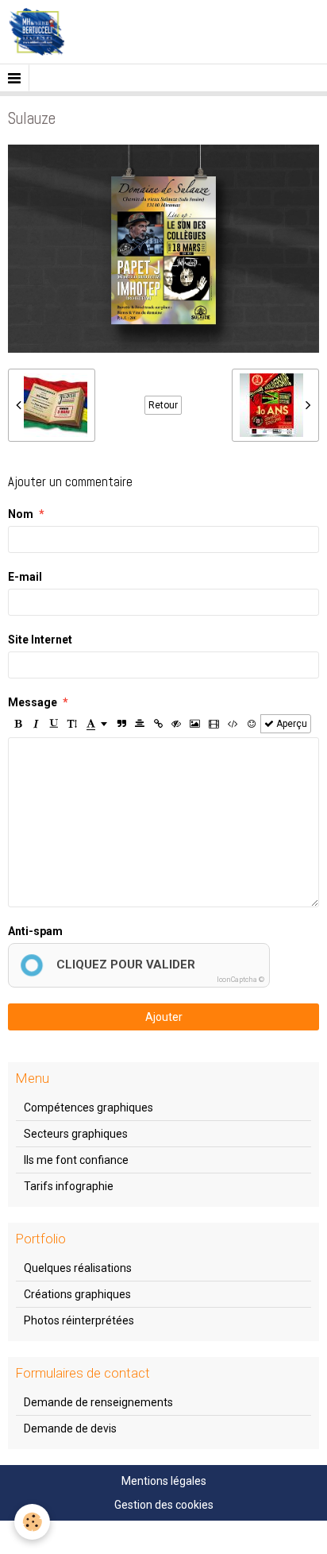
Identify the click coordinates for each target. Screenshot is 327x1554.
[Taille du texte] (72, 723)
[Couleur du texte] (97, 723)
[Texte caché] (176, 723)
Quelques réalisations (78, 1268)
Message (32, 702)
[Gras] (17, 723)
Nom (20, 514)
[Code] (233, 723)
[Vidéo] (214, 723)
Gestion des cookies (164, 1504)
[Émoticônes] (251, 723)
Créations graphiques (77, 1294)
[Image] (195, 723)
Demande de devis (70, 1428)
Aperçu (290, 723)
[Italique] (35, 723)
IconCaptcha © (240, 980)
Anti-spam (35, 931)
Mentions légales (163, 1481)
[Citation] (121, 723)
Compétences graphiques (88, 1107)
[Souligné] (53, 723)
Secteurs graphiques (76, 1133)
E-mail (25, 576)
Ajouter (164, 1017)
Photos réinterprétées (79, 1320)
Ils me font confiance (76, 1160)
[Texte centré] (139, 723)
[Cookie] (32, 1522)
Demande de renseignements (98, 1402)
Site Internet (40, 639)
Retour (163, 405)
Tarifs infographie (68, 1186)
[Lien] (157, 723)
